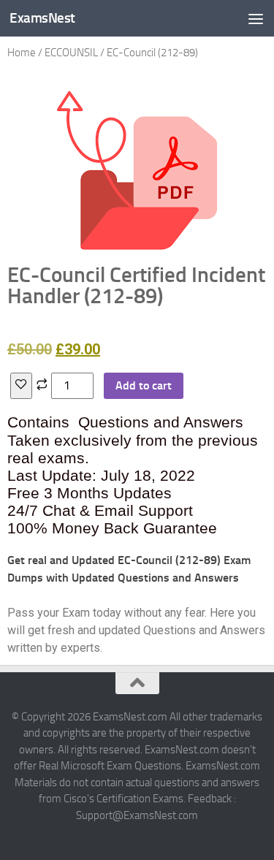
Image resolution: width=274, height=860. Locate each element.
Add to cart (143, 385)
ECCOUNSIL (71, 52)
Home (21, 52)
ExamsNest (42, 17)
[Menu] (255, 18)
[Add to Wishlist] (21, 386)
